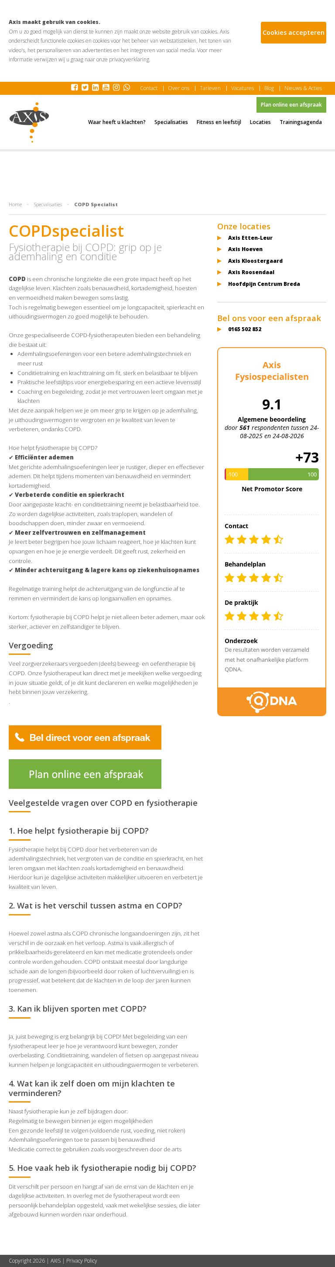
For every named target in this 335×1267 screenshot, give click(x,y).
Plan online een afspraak (291, 104)
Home (15, 204)
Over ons (178, 88)
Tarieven (210, 88)
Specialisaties (48, 204)
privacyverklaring (129, 59)
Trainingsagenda (301, 122)
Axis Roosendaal (251, 272)
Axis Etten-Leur (250, 237)
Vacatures (242, 88)
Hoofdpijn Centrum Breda (264, 284)
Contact (148, 88)
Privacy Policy (81, 1260)
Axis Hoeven (245, 249)
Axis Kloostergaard (255, 261)
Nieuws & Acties (303, 88)
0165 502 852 (244, 329)
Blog (269, 88)
